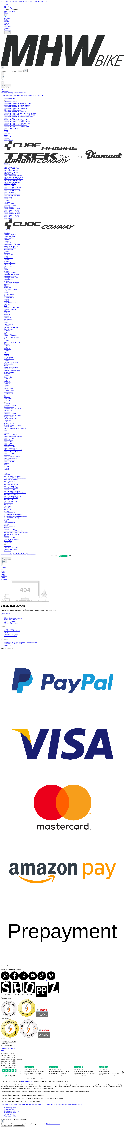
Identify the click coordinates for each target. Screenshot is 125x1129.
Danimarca (7, 30)
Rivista (6, 13)
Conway (33, 554)
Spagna (6, 21)
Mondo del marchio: (6, 554)
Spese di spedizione (10, 621)
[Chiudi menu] (5, 100)
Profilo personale (13, 93)
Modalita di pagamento (11, 8)
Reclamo (7, 632)
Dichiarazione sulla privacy (12, 1111)
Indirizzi (20, 93)
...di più (6, 241)
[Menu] (2, 67)
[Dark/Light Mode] (7, 32)
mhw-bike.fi (59, 1104)
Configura (9, 1125)
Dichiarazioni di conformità (12, 631)
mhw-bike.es (21, 1104)
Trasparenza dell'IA (10, 1116)
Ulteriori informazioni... (53, 1124)
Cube (14, 554)
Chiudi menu (7, 86)
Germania (7, 18)
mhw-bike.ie (44, 1104)
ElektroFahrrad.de (76, 1104)
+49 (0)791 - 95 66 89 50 (8, 1048)
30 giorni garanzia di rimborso (13, 618)
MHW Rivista (8, 645)
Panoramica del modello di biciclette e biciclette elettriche (20, 642)
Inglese (6, 20)
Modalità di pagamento (11, 623)
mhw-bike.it (36, 1104)
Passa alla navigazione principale (37, 1)
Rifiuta (3, 1125)
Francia (6, 23)
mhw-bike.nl (51, 1104)
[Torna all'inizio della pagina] (2, 1121)
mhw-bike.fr (29, 1104)
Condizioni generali (10, 1107)
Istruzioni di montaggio (11, 634)
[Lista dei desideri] (2, 80)
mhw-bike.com (13, 1104)
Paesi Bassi (7, 26)
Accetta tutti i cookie (19, 1125)
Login (2, 89)
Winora (29, 554)
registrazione (5, 91)
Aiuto (6, 4)
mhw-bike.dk (67, 1104)
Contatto (6, 6)
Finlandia (7, 28)
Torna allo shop (5, 613)
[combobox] (9, 71)
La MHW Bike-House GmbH (13, 644)
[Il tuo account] (2, 82)
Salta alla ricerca (23, 1)
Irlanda (6, 25)
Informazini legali (9, 1114)
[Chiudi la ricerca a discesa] (26, 70)
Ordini (25, 93)
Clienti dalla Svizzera (10, 619)
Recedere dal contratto (10, 636)
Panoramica (4, 93)
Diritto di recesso (9, 1109)
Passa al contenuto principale (9, 1)
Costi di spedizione (9, 11)
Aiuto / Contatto (9, 629)
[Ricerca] (2, 76)
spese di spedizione (26, 1081)
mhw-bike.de (4, 1104)
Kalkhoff (23, 554)
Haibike (18, 554)
